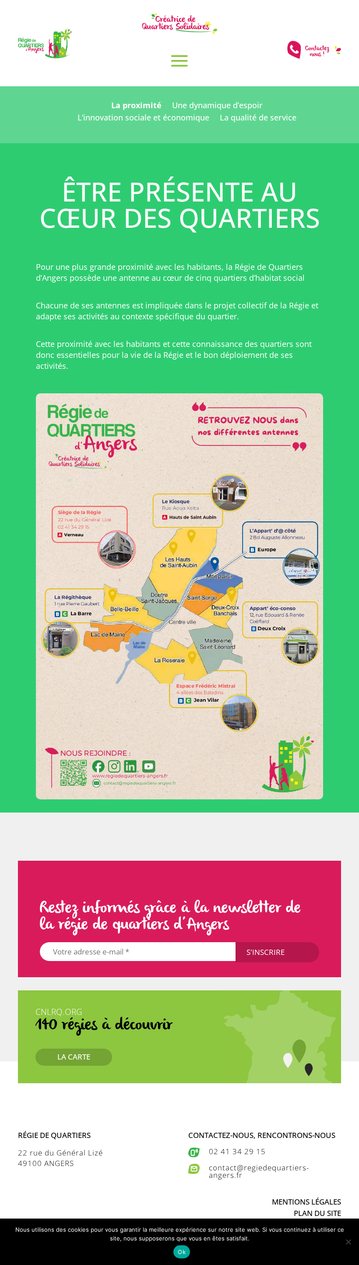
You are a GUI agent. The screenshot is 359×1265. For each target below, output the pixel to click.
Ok (182, 1251)
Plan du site (317, 1213)
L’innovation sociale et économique (143, 117)
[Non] (348, 1241)
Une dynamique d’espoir (217, 105)
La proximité (136, 105)
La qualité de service (258, 117)
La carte (73, 1057)
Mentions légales (306, 1202)
